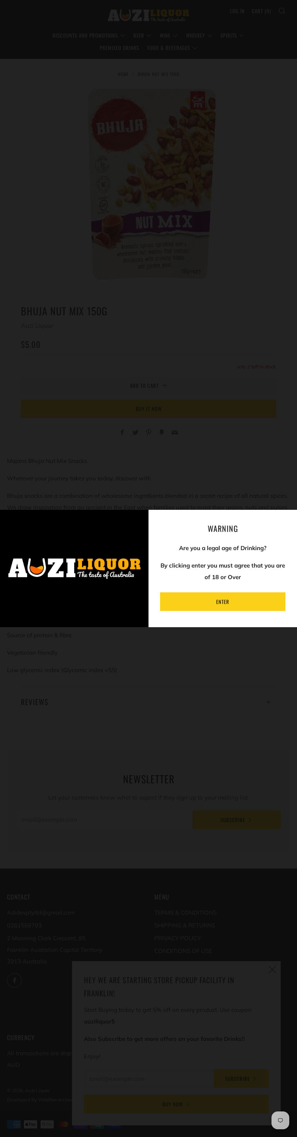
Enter (222, 601)
